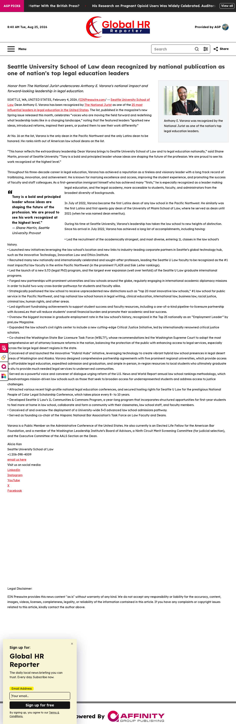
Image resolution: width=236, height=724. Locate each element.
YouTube (13, 480)
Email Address (21, 688)
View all (227, 6)
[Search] (196, 49)
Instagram (14, 475)
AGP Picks (12, 6)
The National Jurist (98, 105)
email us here (16, 459)
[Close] (72, 643)
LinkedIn (13, 470)
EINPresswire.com (92, 99)
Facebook (14, 490)
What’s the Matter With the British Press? (44, 6)
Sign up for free (40, 705)
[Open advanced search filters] (205, 49)
